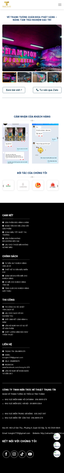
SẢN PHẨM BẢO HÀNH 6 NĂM (17, 222)
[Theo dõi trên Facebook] (6, 454)
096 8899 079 (41, 399)
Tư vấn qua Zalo (48, 90)
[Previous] (3, 138)
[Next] (57, 138)
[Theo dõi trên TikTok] (22, 454)
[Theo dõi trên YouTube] (30, 454)
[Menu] (60, 4)
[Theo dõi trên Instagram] (14, 454)
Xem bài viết (13, 90)
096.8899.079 (37, 418)
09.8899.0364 (36, 403)
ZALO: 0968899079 (12, 361)
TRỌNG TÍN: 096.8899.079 (15, 351)
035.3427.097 (40, 414)
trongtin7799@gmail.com (19, 433)
